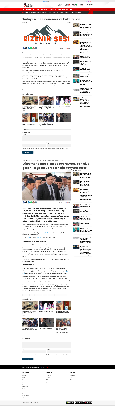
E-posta (49, 143)
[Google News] (67, 48)
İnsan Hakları (44, 9)
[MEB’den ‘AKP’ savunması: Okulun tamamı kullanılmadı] (30, 117)
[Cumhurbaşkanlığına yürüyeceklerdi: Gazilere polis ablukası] (46, 117)
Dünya (23, 390)
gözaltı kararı (38, 295)
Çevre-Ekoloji (25, 391)
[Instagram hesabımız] (88, 1)
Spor (23, 397)
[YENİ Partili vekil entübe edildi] (63, 117)
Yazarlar (48, 377)
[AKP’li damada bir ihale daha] (63, 100)
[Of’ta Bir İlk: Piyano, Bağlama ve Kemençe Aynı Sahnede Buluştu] (76, 70)
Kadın (38, 9)
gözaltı (46, 233)
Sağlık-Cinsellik (25, 395)
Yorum (24, 134)
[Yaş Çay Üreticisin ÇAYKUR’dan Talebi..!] (76, 77)
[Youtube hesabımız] (90, 1)
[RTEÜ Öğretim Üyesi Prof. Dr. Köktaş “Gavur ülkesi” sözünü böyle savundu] (76, 82)
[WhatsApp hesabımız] (92, 1)
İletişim (47, 383)
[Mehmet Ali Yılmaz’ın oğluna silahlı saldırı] (76, 58)
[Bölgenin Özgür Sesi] (27, 7)
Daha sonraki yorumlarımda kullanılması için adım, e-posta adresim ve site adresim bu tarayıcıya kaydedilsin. (45, 148)
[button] (24, 9)
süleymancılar (63, 295)
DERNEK (32, 295)
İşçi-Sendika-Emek (52, 9)
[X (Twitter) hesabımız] (86, 1)
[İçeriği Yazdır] (36, 48)
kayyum (39, 237)
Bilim (23, 393)
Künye (47, 379)
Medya (59, 9)
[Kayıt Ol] (87, 9)
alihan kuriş (26, 295)
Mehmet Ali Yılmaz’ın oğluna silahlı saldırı (32, 12)
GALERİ (26, 1)
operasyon (57, 229)
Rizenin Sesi (35, 402)
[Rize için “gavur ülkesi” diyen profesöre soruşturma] (76, 64)
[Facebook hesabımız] (41, 367)
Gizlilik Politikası (49, 381)
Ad (23, 143)
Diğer (71, 9)
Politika (34, 9)
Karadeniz (28, 9)
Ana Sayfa (48, 375)
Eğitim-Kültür (65, 9)
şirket (28, 237)
